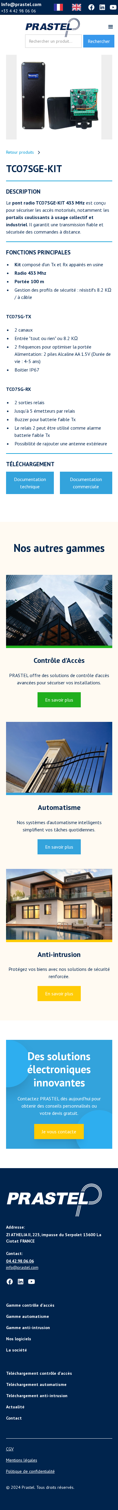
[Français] (60, 7)
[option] (78, 7)
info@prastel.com (22, 1267)
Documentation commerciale (86, 483)
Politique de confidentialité (30, 1471)
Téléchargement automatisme (36, 1384)
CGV (10, 1449)
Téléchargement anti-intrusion (36, 1395)
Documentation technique (30, 483)
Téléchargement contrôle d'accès (39, 1373)
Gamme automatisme (27, 1316)
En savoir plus (59, 700)
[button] (108, 27)
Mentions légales (21, 1460)
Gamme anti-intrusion (28, 1327)
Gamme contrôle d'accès (30, 1305)
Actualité (15, 1407)
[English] (78, 7)
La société (16, 1350)
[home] (53, 27)
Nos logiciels (18, 1338)
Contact (14, 1418)
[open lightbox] (59, 97)
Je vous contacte (59, 1131)
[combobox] (60, 7)
